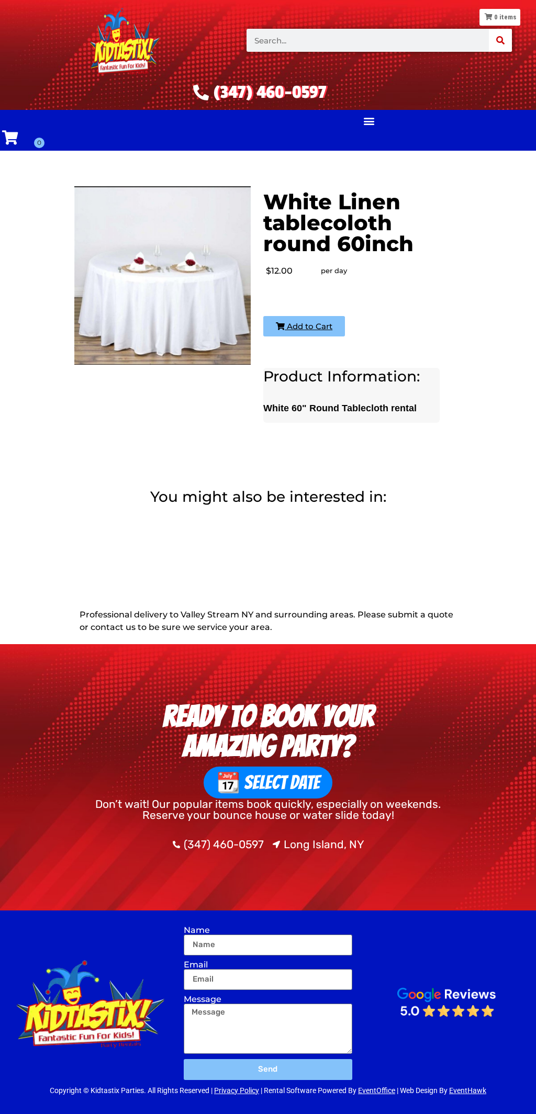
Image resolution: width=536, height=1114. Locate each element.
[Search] (500, 40)
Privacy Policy (236, 1090)
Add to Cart (308, 326)
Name (197, 930)
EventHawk (467, 1090)
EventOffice (376, 1090)
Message (202, 999)
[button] (368, 121)
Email (196, 965)
